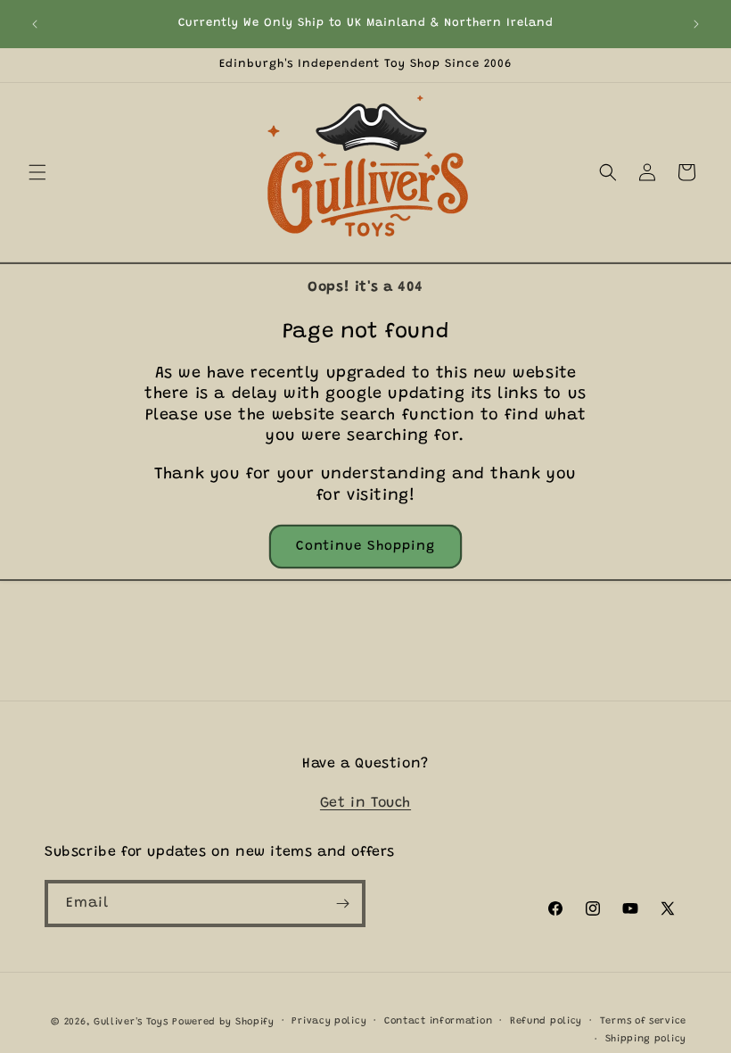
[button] (37, 172)
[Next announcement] (696, 24)
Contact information (438, 1021)
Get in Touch (365, 803)
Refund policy (546, 1021)
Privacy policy (329, 1021)
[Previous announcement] (34, 24)
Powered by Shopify (223, 1022)
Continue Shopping (365, 546)
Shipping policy (646, 1039)
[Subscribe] (342, 903)
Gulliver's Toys (131, 1022)
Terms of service (643, 1021)
